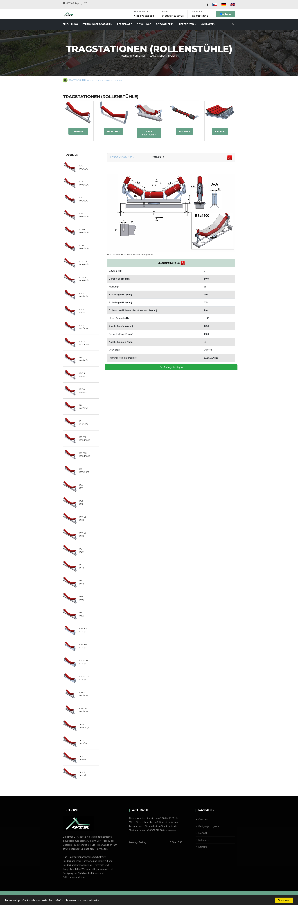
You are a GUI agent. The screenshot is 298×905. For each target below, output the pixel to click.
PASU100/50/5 (84, 215)
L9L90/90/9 (83, 422)
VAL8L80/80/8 (83, 327)
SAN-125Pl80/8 (83, 646)
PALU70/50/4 (83, 167)
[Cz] (215, 4)
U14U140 (81, 566)
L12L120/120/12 (84, 470)
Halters (172, 56)
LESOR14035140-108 (112, 80)
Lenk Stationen (157, 56)
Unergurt (113, 131)
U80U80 (81, 502)
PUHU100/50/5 (84, 247)
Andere (220, 131)
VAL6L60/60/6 (83, 295)
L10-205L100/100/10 (84, 454)
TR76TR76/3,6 (83, 742)
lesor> (99, 80)
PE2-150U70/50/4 (83, 710)
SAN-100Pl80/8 (83, 630)
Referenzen (187, 24)
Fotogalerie (164, 24)
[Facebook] (207, 4)
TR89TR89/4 (82, 758)
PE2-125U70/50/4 (83, 694)
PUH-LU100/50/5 (84, 231)
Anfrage (225, 14)
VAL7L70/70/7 (83, 311)
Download (144, 24)
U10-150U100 (82, 534)
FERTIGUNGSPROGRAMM (96, 24)
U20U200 (81, 614)
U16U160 (81, 582)
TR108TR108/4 (83, 774)
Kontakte (207, 24)
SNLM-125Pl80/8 (83, 678)
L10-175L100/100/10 (84, 438)
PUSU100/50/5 (84, 183)
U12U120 (81, 550)
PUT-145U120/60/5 (83, 263)
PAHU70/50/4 (83, 199)
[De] (224, 4)
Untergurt (141, 56)
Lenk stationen (149, 133)
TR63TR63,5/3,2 (84, 726)
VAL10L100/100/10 (84, 343)
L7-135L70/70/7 (83, 374)
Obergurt (126, 56)
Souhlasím (284, 900)
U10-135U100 (82, 518)
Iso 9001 (202, 833)
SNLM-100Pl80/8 (84, 662)
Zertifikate (124, 24)
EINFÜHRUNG (70, 24)
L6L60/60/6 (83, 359)
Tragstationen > (77, 80)
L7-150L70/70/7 (83, 390)
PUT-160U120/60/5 (83, 279)
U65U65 (81, 486)
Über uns (203, 819)
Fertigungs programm (209, 826)
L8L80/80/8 (83, 406)
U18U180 (81, 598)
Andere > (91, 80)
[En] (233, 4)
